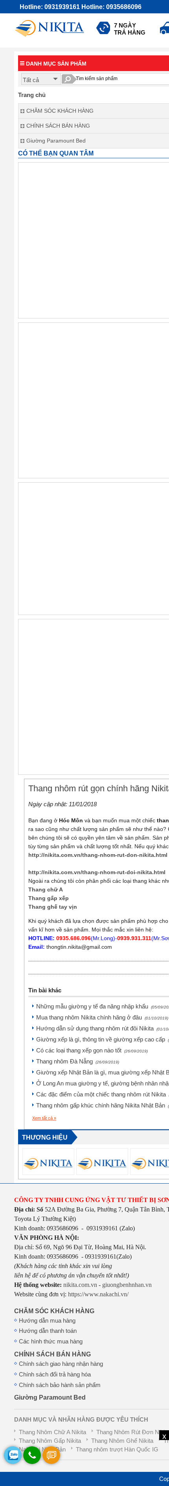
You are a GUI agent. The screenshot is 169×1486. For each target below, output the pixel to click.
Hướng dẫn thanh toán (48, 1331)
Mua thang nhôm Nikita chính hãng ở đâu (102, 1017)
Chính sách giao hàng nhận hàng (61, 1364)
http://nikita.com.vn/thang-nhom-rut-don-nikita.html (97, 855)
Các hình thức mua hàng (51, 1341)
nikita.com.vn (80, 1284)
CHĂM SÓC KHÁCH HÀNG (54, 1310)
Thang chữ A (45, 889)
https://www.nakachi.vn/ (97, 1294)
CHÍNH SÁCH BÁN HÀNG (52, 1354)
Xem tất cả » (44, 1118)
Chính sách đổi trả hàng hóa (55, 1374)
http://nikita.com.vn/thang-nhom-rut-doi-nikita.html (96, 872)
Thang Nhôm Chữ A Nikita (52, 1432)
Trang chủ (32, 95)
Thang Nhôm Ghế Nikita (122, 1441)
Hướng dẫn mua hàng (47, 1321)
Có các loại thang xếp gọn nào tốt (92, 1050)
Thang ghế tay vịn (52, 907)
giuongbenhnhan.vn (127, 1284)
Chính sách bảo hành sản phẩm (60, 1385)
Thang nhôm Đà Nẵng (77, 1061)
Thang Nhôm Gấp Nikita (50, 1441)
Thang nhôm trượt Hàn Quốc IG (117, 1449)
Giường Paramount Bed (50, 1397)
